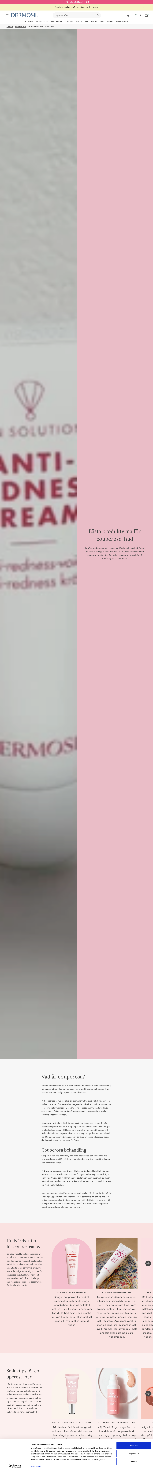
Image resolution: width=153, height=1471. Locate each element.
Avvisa (134, 1461)
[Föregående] (5, 1263)
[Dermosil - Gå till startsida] (24, 15)
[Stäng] (144, 7)
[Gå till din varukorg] (146, 15)
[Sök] (98, 15)
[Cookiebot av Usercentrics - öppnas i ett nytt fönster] (14, 1466)
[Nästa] (148, 1263)
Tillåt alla (134, 1446)
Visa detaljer (36, 1466)
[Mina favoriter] (134, 15)
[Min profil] (140, 15)
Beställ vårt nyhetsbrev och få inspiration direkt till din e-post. (76, 7)
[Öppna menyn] (7, 15)
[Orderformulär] (128, 15)
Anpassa (132, 1453)
